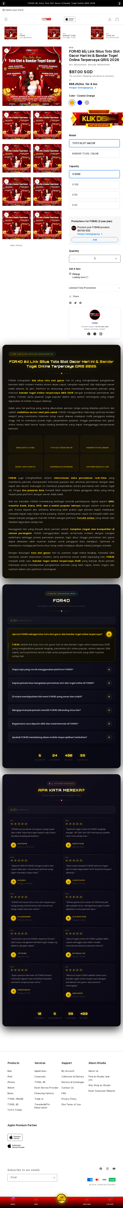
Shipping (87, 76)
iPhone (11, 1082)
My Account (68, 1071)
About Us (93, 1071)
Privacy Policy (69, 1099)
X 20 (74, 205)
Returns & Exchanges (73, 1082)
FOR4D (101, 1185)
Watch (11, 1088)
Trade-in (39, 1099)
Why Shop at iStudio (99, 1085)
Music (11, 1093)
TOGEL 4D (13, 1104)
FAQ (64, 1093)
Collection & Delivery (73, 1076)
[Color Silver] (87, 102)
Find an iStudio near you (99, 1078)
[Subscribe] (53, 1177)
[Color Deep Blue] (79, 102)
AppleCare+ (40, 1071)
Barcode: (92, 65)
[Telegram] (95, 334)
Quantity (74, 251)
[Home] (46, 19)
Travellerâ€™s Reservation (42, 1106)
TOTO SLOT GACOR (83, 143)
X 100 (75, 184)
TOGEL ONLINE (15, 1099)
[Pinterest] (81, 303)
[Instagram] (101, 334)
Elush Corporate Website (101, 1091)
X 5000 (76, 174)
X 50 (74, 194)
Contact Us (68, 1088)
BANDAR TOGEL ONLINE (85, 153)
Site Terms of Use (71, 1104)
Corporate (39, 1076)
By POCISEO (110, 1185)
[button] (6, 19)
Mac (10, 1071)
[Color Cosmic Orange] (72, 103)
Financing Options (44, 1093)
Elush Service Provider (46, 1088)
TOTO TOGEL (15, 1110)
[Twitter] (76, 303)
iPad (10, 1076)
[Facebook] (71, 303)
